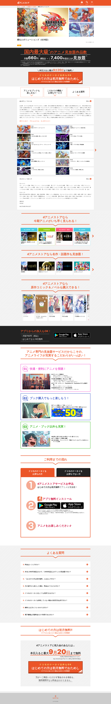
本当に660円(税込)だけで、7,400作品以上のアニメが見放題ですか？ (48, 572)
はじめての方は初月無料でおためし (55, 78)
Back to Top (55, 698)
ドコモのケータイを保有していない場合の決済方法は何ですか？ (46, 600)
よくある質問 (78, 92)
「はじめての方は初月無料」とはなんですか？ (40, 579)
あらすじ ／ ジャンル (26, 101)
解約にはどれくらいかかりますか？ (36, 607)
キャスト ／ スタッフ (26, 179)
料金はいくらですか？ (32, 564)
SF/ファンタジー (24, 121)
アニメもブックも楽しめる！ (32, 91)
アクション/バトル (34, 121)
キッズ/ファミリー (45, 121)
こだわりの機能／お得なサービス (55, 91)
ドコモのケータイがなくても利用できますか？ (40, 593)
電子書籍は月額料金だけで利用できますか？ (39, 615)
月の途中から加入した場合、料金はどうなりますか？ (42, 586)
